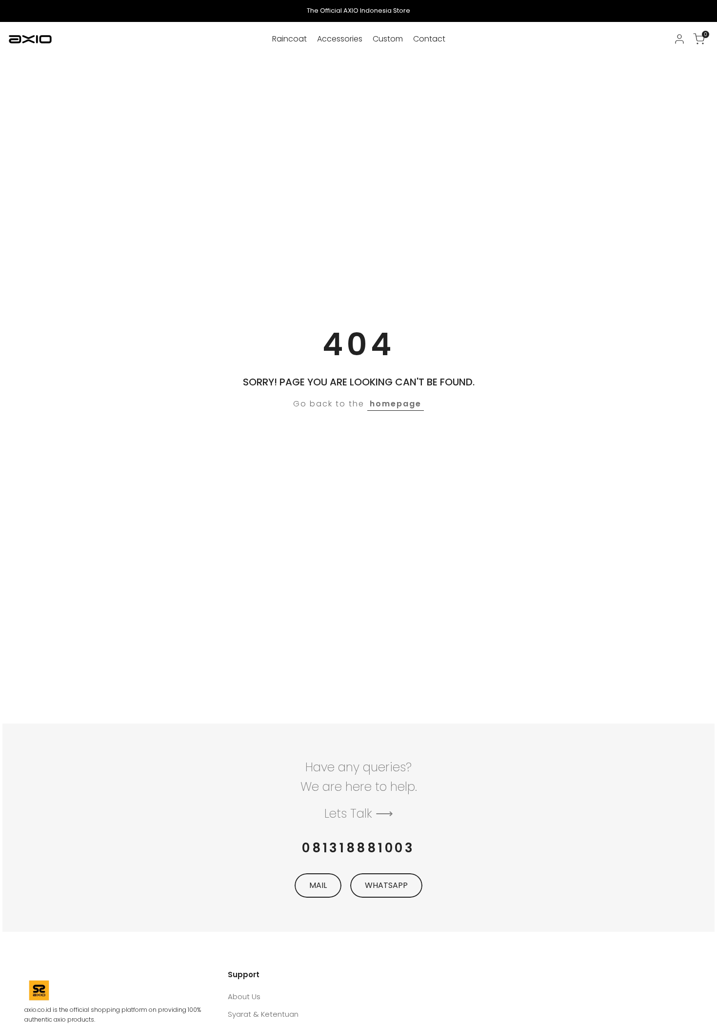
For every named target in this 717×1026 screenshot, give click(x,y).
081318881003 (358, 848)
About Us (244, 996)
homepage (395, 403)
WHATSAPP (386, 885)
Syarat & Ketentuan (263, 1014)
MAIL (318, 885)
